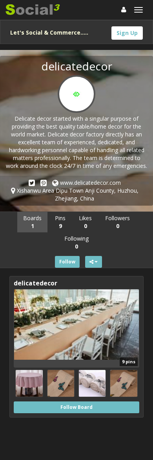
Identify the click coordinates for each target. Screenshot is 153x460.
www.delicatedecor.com (89, 182)
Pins (60, 222)
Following (76, 242)
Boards (32, 222)
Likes (85, 222)
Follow (67, 261)
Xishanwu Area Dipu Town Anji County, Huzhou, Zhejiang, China (76, 194)
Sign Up (127, 33)
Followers (117, 222)
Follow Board (76, 407)
